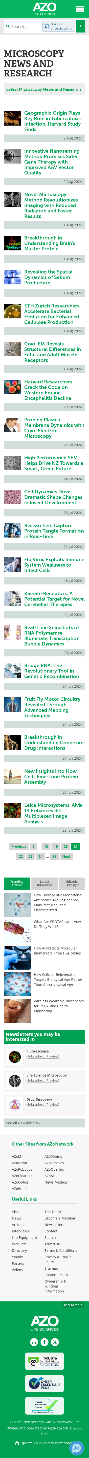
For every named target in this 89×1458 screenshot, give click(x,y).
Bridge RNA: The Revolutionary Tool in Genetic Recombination (51, 670)
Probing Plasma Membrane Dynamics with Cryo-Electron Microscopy (54, 428)
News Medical (56, 1182)
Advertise (52, 1244)
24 (41, 856)
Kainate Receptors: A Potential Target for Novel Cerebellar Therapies (54, 598)
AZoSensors (54, 1162)
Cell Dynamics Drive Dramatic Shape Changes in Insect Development (53, 497)
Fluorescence (37, 1051)
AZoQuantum (55, 1169)
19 (56, 846)
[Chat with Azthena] (76, 1448)
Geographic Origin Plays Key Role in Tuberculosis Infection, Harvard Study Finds (52, 121)
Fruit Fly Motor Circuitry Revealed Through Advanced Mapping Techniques (52, 707)
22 (21, 856)
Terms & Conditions (60, 1250)
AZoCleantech (23, 1175)
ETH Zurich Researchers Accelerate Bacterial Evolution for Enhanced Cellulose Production (51, 314)
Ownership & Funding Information (55, 1286)
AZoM (16, 1156)
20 (66, 846)
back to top (72, 1305)
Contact (50, 1231)
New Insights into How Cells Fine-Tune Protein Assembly (51, 776)
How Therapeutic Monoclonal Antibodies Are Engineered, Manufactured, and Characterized (58, 902)
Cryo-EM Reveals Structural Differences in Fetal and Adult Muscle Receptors (52, 352)
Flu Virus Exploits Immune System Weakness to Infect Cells (54, 564)
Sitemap (51, 1268)
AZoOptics (20, 1182)
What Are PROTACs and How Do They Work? (57, 924)
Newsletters (54, 1224)
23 (31, 856)
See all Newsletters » (23, 1122)
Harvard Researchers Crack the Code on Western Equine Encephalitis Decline (48, 390)
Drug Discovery (39, 1099)
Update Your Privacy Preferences (47, 1443)
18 (46, 846)
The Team (52, 1211)
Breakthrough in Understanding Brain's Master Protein (49, 243)
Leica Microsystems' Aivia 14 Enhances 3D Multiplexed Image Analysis (53, 813)
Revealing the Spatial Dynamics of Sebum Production (48, 277)
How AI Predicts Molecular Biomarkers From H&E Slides (57, 950)
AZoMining (53, 1156)
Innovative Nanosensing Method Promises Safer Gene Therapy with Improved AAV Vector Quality (52, 162)
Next (66, 856)
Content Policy (56, 1274)
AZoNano (19, 1162)
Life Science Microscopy (46, 1075)
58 (54, 856)
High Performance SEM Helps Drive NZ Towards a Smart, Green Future (53, 463)
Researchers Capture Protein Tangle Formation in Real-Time (54, 530)
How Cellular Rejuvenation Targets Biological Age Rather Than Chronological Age (58, 979)
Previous (18, 846)
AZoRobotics (22, 1169)
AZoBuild (19, 1188)
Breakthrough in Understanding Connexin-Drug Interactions (54, 742)
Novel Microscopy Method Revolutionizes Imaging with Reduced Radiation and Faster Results (51, 205)
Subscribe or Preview (42, 1056)
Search (50, 1237)
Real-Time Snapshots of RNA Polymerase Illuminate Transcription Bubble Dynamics (52, 635)
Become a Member (60, 1218)
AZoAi (49, 1175)
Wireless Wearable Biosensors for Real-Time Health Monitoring (59, 1006)
